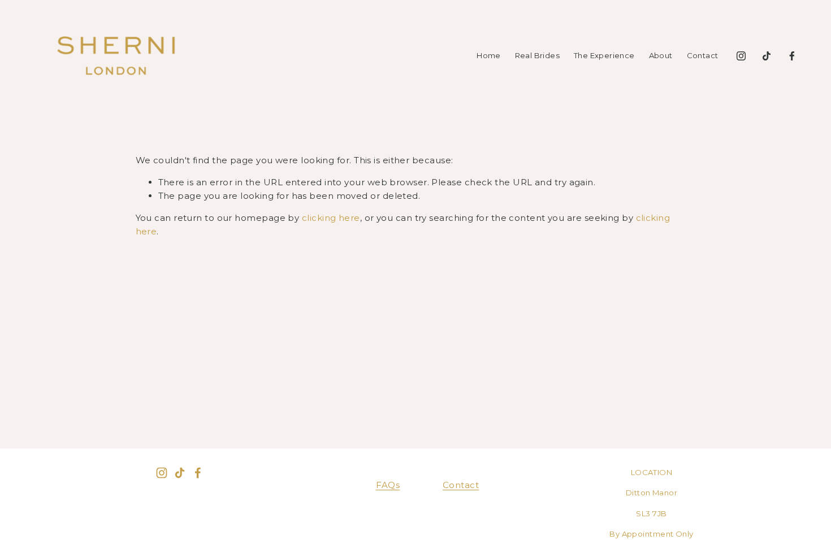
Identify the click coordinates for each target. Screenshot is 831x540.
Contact (703, 55)
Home (489, 55)
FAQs (388, 485)
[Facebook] (792, 56)
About (661, 55)
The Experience (604, 55)
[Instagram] (741, 56)
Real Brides (537, 55)
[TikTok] (766, 56)
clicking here (331, 217)
